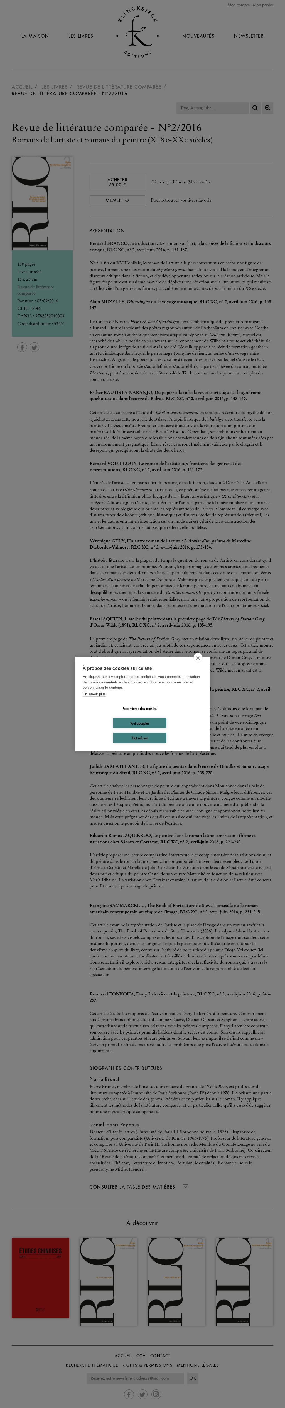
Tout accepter (139, 723)
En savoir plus (94, 694)
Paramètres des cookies (140, 708)
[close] (198, 658)
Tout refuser (140, 738)
